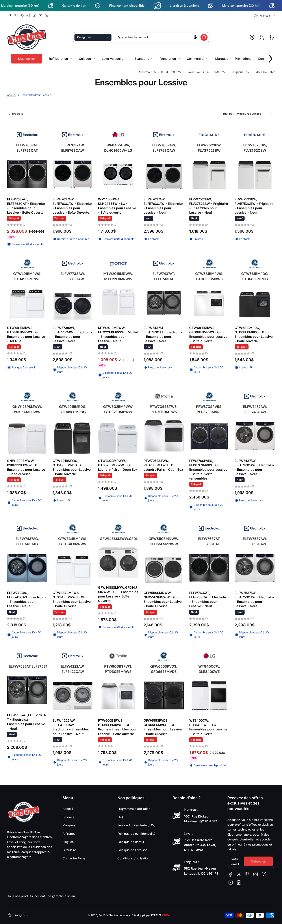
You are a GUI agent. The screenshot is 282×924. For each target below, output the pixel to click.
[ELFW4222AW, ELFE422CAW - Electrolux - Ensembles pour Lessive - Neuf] (73, 695)
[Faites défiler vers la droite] (270, 57)
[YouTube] (40, 15)
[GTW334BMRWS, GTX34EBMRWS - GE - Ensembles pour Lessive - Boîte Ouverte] (73, 568)
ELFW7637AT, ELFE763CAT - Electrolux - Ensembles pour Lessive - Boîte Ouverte (26, 205)
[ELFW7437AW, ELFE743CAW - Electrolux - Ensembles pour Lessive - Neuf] (255, 436)
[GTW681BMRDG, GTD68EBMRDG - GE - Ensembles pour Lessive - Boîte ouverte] (255, 303)
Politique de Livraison (132, 850)
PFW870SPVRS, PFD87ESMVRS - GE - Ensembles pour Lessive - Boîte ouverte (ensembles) (208, 469)
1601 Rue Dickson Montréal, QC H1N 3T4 (200, 818)
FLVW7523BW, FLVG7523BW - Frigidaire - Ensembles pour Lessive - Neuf (208, 205)
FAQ (120, 817)
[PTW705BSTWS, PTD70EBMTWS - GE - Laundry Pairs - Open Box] (164, 436)
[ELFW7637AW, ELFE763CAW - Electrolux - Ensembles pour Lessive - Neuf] (164, 174)
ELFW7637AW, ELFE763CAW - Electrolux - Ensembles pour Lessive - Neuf (164, 205)
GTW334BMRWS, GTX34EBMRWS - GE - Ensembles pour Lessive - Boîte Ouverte (72, 599)
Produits (68, 817)
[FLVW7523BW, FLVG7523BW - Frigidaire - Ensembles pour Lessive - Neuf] (209, 174)
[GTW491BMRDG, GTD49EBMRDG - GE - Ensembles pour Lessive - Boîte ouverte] (73, 436)
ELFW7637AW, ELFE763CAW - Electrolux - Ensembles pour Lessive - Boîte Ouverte (73, 205)
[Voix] (195, 37)
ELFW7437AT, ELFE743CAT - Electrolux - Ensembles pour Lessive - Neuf (163, 334)
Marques (26, 852)
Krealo (160, 915)
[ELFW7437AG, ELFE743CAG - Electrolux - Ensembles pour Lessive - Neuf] (27, 568)
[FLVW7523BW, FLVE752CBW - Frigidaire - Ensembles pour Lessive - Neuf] (255, 174)
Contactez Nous (74, 858)
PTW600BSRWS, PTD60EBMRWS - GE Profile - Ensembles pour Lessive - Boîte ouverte (117, 727)
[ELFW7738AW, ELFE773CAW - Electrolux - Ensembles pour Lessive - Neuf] (73, 303)
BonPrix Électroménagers (114, 915)
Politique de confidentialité (136, 834)
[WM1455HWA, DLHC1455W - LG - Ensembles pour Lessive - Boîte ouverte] (118, 174)
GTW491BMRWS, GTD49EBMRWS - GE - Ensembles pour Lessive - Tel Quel (26, 334)
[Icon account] (261, 37)
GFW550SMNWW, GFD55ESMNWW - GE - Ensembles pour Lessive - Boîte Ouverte (163, 599)
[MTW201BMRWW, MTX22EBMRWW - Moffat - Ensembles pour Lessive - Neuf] (118, 303)
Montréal (46, 837)
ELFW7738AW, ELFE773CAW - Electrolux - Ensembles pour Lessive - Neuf (72, 334)
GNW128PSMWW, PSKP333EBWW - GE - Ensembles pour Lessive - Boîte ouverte (26, 467)
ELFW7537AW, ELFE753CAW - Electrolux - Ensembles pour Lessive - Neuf (255, 599)
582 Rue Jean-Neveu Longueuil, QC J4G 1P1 (201, 870)
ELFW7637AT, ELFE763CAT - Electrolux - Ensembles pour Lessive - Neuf (208, 599)
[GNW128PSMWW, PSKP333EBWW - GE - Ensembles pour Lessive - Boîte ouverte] (27, 436)
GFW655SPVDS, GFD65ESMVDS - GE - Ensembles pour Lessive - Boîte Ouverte (163, 727)
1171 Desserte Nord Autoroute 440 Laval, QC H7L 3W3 (200, 845)
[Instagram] (28, 15)
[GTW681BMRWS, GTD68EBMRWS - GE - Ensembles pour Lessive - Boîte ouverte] (209, 303)
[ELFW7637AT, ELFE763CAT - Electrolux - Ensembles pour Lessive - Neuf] (209, 568)
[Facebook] (9, 15)
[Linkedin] (46, 15)
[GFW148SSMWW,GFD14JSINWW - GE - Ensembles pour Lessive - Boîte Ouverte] (118, 562)
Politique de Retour (130, 842)
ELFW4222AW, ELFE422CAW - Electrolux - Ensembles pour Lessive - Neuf (71, 727)
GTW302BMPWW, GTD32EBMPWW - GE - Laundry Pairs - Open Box (117, 465)
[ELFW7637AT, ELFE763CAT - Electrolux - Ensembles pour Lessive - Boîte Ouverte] (27, 174)
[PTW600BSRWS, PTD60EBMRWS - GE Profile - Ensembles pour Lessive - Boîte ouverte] (118, 695)
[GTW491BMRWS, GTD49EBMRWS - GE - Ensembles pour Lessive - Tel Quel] (27, 303)
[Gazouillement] (16, 15)
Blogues (68, 842)
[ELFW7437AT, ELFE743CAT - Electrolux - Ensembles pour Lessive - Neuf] (164, 303)
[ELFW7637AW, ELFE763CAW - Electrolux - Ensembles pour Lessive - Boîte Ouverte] (73, 174)
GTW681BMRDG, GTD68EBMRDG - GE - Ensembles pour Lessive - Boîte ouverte (254, 334)
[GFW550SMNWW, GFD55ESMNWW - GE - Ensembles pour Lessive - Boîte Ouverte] (164, 568)
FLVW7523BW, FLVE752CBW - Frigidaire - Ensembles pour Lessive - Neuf (254, 205)
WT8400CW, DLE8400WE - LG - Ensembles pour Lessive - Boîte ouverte (208, 727)
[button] (264, 16)
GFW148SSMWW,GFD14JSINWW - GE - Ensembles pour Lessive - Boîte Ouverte (118, 594)
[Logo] (27, 37)
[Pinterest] (22, 15)
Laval (10, 842)
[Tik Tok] (34, 15)
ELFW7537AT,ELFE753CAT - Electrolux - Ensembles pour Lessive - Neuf (26, 721)
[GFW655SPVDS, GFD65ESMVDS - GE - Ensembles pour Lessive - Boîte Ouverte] (164, 695)
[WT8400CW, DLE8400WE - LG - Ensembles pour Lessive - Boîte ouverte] (209, 695)
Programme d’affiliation (133, 809)
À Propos (69, 834)
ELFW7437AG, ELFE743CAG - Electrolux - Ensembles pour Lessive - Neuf (26, 599)
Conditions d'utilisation (133, 858)
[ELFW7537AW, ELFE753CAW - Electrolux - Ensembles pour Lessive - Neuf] (255, 568)
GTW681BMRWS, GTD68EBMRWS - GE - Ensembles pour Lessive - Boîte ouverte (208, 334)
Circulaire (69, 850)
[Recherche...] (204, 37)
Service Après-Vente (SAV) (136, 825)
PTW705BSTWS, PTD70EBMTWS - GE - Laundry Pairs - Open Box (163, 465)
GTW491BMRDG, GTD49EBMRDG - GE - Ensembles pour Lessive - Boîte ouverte (72, 467)
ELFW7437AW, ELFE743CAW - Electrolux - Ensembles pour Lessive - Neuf (255, 467)
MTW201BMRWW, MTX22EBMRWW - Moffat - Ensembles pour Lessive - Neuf (118, 334)
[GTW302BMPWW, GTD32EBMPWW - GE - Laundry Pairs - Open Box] (118, 436)
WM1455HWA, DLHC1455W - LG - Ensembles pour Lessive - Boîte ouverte (117, 205)
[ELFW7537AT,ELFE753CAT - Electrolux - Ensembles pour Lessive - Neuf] (27, 690)
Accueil (11, 95)
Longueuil (25, 842)
